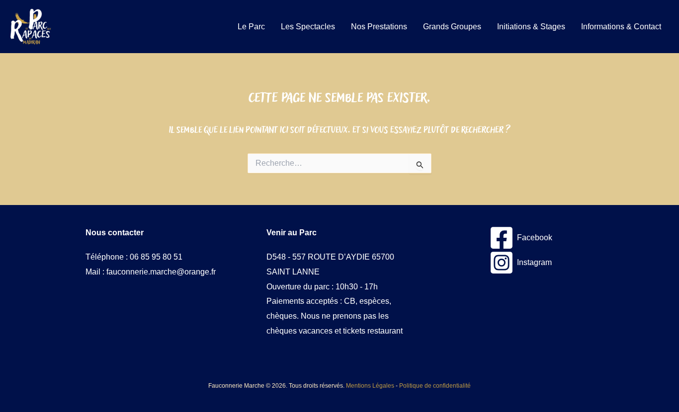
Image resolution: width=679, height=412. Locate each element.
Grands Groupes (452, 26)
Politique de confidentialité (435, 385)
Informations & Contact (621, 26)
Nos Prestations (379, 26)
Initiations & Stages (531, 26)
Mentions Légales (370, 385)
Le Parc (251, 26)
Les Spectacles (308, 26)
